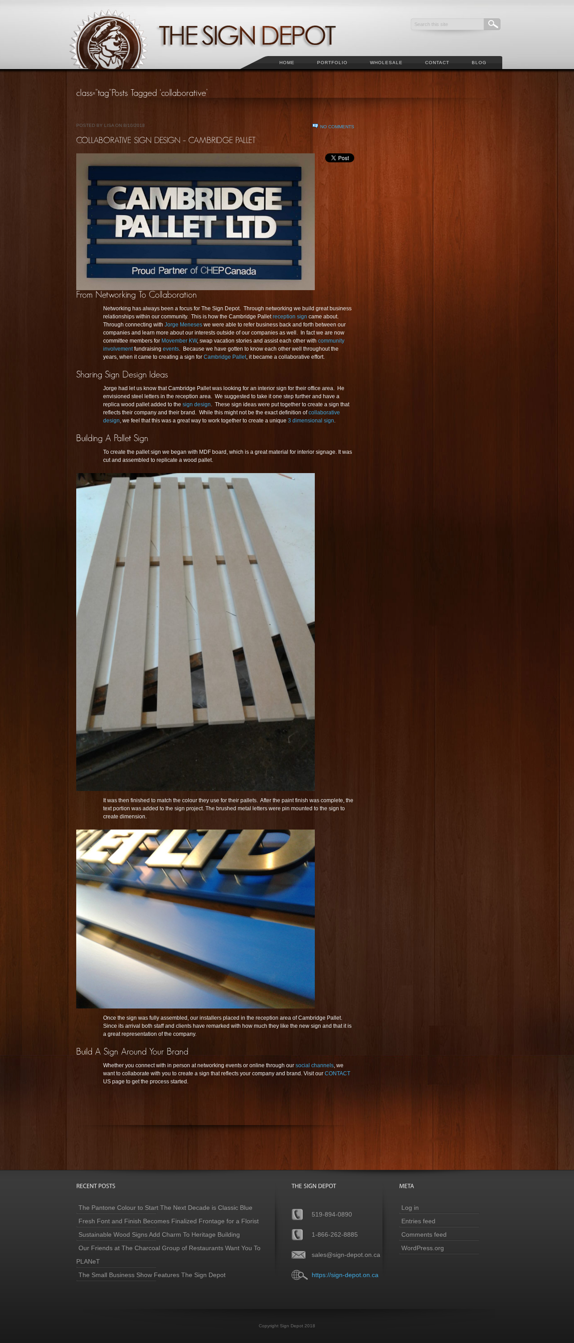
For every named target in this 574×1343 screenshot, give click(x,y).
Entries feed (418, 1221)
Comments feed (424, 1234)
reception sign (290, 316)
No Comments (337, 126)
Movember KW (179, 341)
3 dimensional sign (311, 420)
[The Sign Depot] (214, 74)
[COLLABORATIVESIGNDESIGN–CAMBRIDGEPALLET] (166, 139)
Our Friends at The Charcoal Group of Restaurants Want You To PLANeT (168, 1254)
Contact (437, 62)
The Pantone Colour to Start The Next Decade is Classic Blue (165, 1207)
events (171, 349)
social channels (315, 1065)
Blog (479, 62)
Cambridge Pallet (225, 357)
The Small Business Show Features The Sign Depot (152, 1274)
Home (287, 62)
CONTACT (337, 1073)
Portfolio (332, 62)
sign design (197, 404)
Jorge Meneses (183, 325)
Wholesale (386, 62)
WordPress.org (422, 1248)
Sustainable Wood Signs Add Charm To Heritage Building (159, 1234)
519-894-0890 (332, 1214)
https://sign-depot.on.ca (345, 1274)
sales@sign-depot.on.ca (346, 1254)
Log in (410, 1207)
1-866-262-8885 (335, 1234)
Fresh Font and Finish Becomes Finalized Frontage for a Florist (168, 1221)
